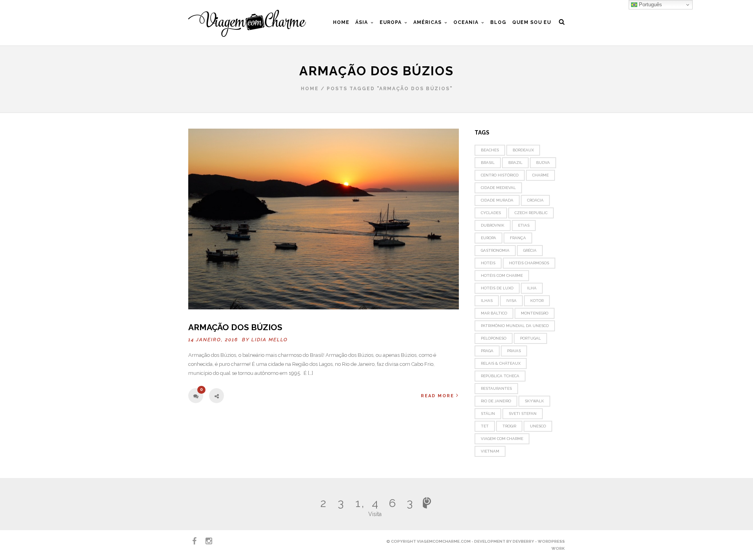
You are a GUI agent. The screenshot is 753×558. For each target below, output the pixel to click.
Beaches (490, 150)
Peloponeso (493, 338)
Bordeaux (523, 150)
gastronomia (495, 250)
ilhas (487, 300)
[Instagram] (205, 541)
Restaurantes (496, 388)
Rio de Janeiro (496, 401)
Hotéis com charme (502, 275)
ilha (532, 288)
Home (310, 88)
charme (540, 175)
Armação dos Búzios (235, 327)
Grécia (530, 250)
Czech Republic (531, 213)
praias (514, 351)
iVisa (511, 300)
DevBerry (523, 541)
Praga (487, 351)
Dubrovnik (492, 225)
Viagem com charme (502, 438)
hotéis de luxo (497, 288)
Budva (543, 162)
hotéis (488, 263)
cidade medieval (498, 187)
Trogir (509, 426)
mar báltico (494, 313)
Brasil (488, 162)
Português (649, 4)
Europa (488, 238)
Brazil (515, 162)
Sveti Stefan (523, 413)
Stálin (488, 413)
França (518, 238)
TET (485, 426)
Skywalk (534, 401)
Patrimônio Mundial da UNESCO (515, 326)
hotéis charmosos (529, 263)
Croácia (535, 200)
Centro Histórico (499, 175)
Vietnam (490, 451)
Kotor (537, 300)
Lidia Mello (269, 339)
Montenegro (534, 313)
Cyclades (491, 213)
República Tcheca (500, 376)
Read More (437, 395)
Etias (523, 225)
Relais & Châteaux (500, 363)
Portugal (530, 338)
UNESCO (538, 426)
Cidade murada (497, 200)
